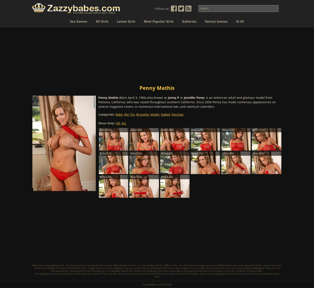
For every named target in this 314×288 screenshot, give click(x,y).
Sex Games (78, 21)
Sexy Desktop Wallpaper (250, 268)
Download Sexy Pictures (209, 270)
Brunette (142, 114)
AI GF (240, 21)
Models (51, 268)
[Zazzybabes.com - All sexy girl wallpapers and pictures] (76, 8)
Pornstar (178, 114)
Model (154, 114)
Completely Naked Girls (121, 270)
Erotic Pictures (92, 270)
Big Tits (129, 114)
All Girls (102, 21)
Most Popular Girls (158, 21)
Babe (119, 114)
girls (229, 265)
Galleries (189, 21)
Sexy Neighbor (116, 268)
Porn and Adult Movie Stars (71, 268)
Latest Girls (126, 21)
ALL (124, 123)
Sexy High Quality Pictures (121, 265)
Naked (165, 114)
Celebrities (40, 268)
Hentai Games (216, 21)
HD (118, 123)
